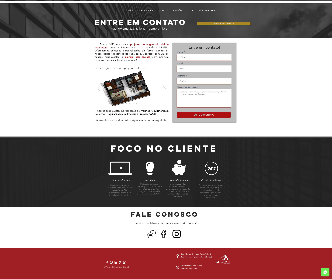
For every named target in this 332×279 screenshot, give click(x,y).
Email (180, 63)
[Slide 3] (136, 103)
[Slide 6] (133, 103)
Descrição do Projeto (187, 87)
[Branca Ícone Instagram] (111, 262)
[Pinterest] (120, 262)
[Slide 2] (126, 103)
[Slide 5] (129, 103)
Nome (180, 52)
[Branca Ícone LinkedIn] (115, 262)
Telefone (181, 76)
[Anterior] (99, 89)
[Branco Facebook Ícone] (107, 262)
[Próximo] (164, 89)
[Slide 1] (123, 103)
